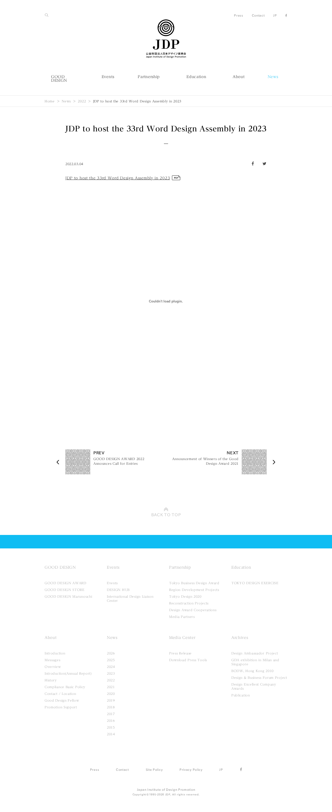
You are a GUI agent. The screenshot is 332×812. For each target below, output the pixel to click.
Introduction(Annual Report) (68, 673)
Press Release (180, 653)
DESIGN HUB (118, 589)
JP (275, 15)
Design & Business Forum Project (259, 677)
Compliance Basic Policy (65, 686)
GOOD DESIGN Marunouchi (68, 596)
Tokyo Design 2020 (185, 596)
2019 (111, 700)
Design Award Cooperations (193, 609)
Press (238, 15)
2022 (82, 101)
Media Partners (182, 616)
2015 (111, 727)
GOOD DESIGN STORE (65, 589)
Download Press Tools (188, 659)
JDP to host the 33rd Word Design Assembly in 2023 (117, 178)
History (51, 680)
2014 (111, 734)
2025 (111, 659)
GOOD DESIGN (59, 78)
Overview (53, 666)
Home (50, 101)
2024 (111, 666)
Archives (239, 637)
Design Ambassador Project (254, 653)
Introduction (55, 653)
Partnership (149, 77)
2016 (111, 720)
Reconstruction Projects (189, 603)
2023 (111, 673)
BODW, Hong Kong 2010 (252, 670)
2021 (111, 686)
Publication (240, 695)
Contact (258, 15)
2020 (111, 693)
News (273, 77)
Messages (52, 659)
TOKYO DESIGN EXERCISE (255, 582)
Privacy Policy (191, 769)
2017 (111, 713)
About (239, 77)
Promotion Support (61, 707)
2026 (111, 653)
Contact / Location (60, 693)
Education (196, 77)
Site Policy (154, 769)
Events (108, 77)
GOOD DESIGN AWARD (65, 582)
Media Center (182, 637)
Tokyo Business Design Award (194, 582)
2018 (111, 707)
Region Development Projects (194, 589)
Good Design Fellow (62, 700)
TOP (166, 515)
